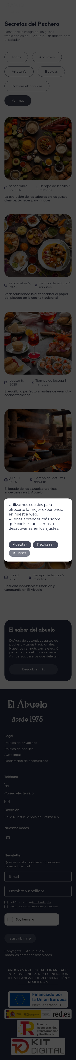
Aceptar (20, 544)
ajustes (51, 528)
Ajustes (19, 553)
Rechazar (45, 544)
